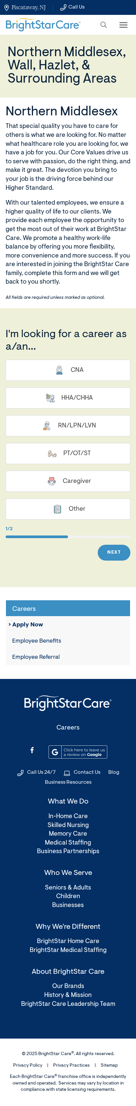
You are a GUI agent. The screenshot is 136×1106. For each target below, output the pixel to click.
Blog (113, 772)
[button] (103, 24)
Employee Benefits (36, 641)
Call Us (76, 7)
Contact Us (87, 772)
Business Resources (68, 782)
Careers (68, 728)
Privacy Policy (27, 1065)
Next (114, 552)
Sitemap (109, 1065)
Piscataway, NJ (29, 7)
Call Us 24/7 (41, 772)
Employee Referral (36, 657)
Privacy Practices (71, 1065)
